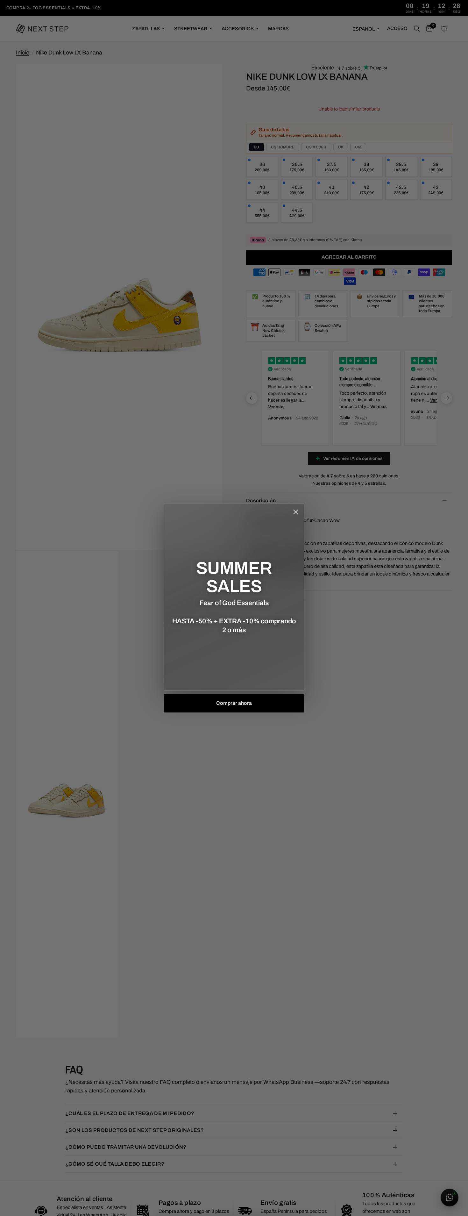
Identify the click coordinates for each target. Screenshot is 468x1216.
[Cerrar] (295, 512)
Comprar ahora (234, 703)
